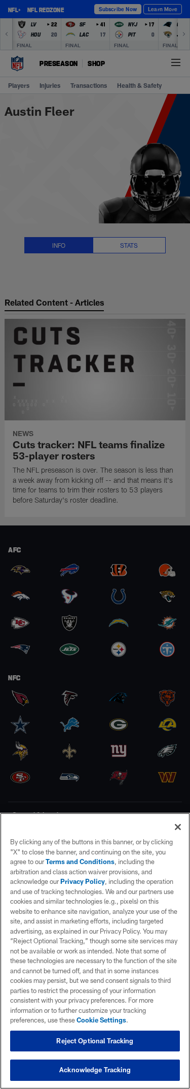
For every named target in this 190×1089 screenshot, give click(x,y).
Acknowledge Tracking (95, 1070)
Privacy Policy (82, 881)
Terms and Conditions (80, 861)
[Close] (178, 827)
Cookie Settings (101, 1020)
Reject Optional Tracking (94, 1041)
